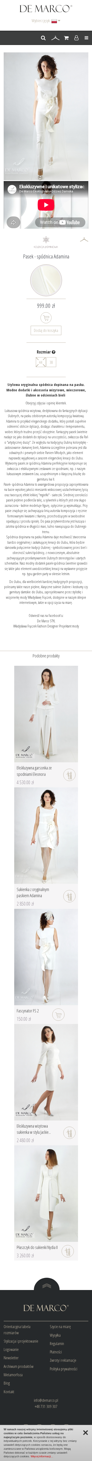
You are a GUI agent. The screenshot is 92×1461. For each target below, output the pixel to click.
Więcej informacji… (42, 1456)
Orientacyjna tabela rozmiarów (17, 1329)
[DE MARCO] (46, 8)
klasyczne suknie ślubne (55, 586)
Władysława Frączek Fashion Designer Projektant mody (46, 626)
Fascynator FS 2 (28, 1011)
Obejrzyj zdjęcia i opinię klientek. (46, 402)
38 (51, 362)
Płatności (56, 1352)
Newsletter (11, 1358)
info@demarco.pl (46, 1400)
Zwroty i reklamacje (63, 1360)
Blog (7, 1383)
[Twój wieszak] (55, 38)
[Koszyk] (66, 38)
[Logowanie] (76, 38)
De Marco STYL (46, 620)
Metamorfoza (13, 1374)
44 (40, 362)
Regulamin (57, 1343)
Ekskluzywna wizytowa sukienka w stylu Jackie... (34, 1129)
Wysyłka (55, 1335)
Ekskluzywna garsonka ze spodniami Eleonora (34, 771)
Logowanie (11, 1349)
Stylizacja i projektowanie (21, 1341)
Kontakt (9, 1391)
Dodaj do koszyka (46, 330)
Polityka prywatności (63, 1369)
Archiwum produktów (18, 1366)
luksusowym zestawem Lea (23, 473)
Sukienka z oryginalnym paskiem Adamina (33, 892)
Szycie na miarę (60, 1326)
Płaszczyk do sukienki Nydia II (37, 1247)
